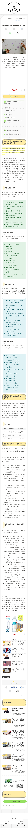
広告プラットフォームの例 (19, 20)
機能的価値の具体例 (10, 110)
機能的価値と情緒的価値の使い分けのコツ (13, 121)
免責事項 (21, 821)
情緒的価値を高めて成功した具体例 (13, 134)
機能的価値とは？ (9, 107)
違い (12, 677)
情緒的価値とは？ (9, 114)
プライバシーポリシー (7, 821)
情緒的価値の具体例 (10, 117)
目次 (13, 96)
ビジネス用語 (6, 677)
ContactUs (20, 823)
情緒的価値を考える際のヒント (13, 130)
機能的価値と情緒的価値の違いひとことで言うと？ (13, 102)
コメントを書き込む (15, 801)
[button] (18, 32)
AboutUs (7, 823)
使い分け (7, 126)
